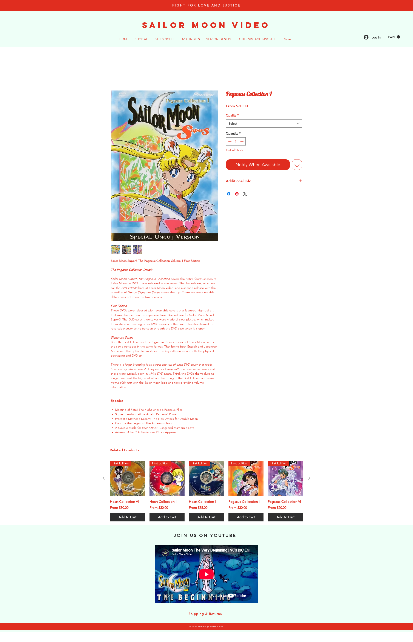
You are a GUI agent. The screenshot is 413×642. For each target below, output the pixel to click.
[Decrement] (229, 142)
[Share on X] (245, 194)
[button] (394, 37)
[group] (206, 491)
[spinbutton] (235, 142)
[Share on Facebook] (228, 194)
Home (115, 75)
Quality (232, 116)
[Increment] (242, 142)
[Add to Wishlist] (297, 165)
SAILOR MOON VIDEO (206, 25)
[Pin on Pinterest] (236, 194)
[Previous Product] (103, 478)
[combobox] (264, 124)
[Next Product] (309, 478)
